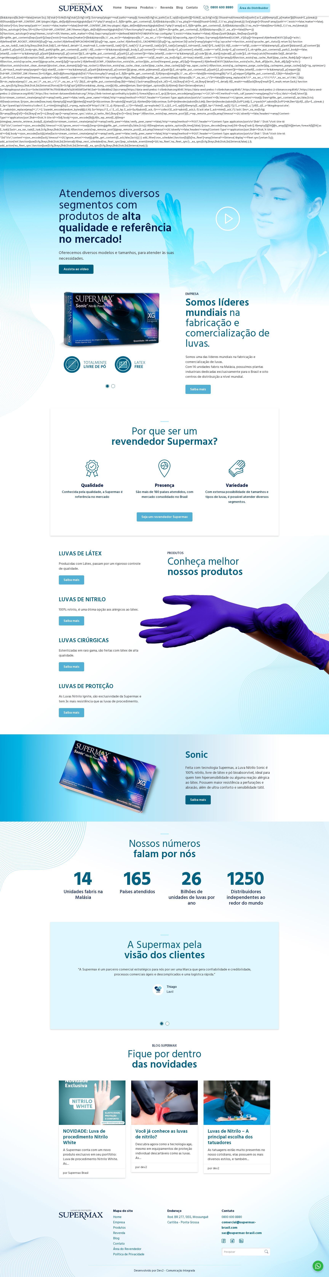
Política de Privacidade (128, 1254)
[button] (107, 386)
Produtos (146, 8)
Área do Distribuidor (254, 8)
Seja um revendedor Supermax (164, 517)
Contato (192, 8)
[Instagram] (232, 1241)
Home (117, 8)
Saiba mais (198, 390)
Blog (179, 8)
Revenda (167, 8)
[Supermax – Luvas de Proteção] (81, 8)
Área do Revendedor (127, 1249)
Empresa (131, 8)
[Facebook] (224, 1241)
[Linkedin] (241, 1241)
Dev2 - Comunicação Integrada (176, 1271)
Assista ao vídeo (76, 269)
